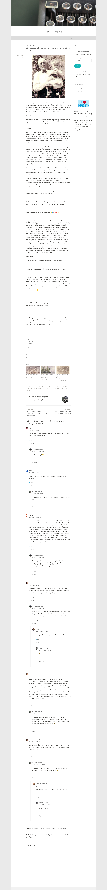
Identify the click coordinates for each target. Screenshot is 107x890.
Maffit (44, 388)
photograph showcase (33, 45)
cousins (37, 386)
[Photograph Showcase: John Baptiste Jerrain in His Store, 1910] (63, 370)
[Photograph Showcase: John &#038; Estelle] (48, 370)
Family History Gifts (35, 38)
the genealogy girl (53, 31)
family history (48, 386)
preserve (53, 388)
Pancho (31, 470)
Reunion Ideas (83, 38)
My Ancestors (63, 38)
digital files (41, 386)
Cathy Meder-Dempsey (35, 739)
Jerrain (58, 386)
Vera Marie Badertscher (36, 674)
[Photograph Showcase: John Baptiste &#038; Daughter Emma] (33, 370)
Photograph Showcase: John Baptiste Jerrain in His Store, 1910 (62, 376)
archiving (32, 386)
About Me (23, 38)
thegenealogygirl (19, 58)
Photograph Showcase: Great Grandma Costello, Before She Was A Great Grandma (36, 412)
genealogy (54, 386)
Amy (30, 428)
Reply (30, 443)
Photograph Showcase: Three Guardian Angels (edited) (62, 411)
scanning (57, 388)
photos (48, 388)
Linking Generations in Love (36, 388)
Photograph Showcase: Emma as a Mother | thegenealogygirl (49, 828)
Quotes (73, 38)
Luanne (31, 583)
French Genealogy (50, 38)
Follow (77, 65)
